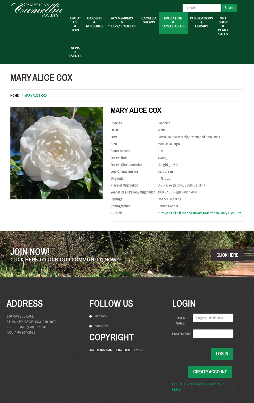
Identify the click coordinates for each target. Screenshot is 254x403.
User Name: (180, 320)
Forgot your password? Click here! (199, 386)
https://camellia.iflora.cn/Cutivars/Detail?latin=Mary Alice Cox (199, 213)
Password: (180, 333)
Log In (222, 353)
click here (227, 255)
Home (14, 95)
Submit (229, 7)
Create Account (210, 372)
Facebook (100, 316)
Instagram (101, 325)
